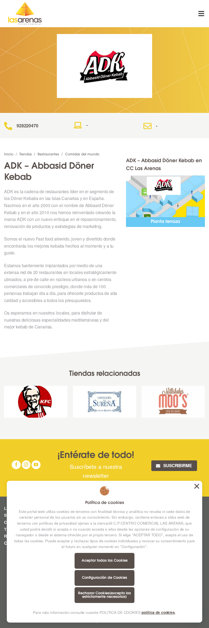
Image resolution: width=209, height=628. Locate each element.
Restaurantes (48, 154)
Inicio (8, 154)
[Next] (205, 403)
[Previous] (4, 403)
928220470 (27, 125)
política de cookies (158, 612)
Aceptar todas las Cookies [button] (196, 486)
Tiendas (25, 154)
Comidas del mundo (82, 154)
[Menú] (201, 13)
